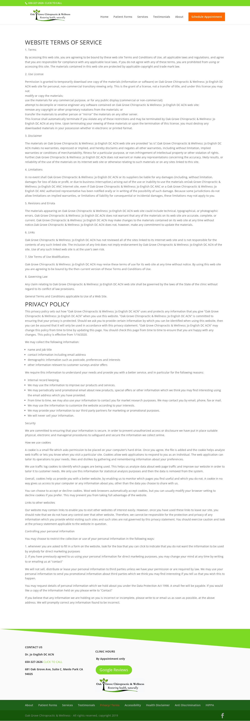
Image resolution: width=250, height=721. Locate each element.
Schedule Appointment (206, 17)
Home (104, 17)
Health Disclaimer (158, 705)
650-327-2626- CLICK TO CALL (45, 3)
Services (142, 17)
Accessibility (133, 705)
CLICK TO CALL (52, 662)
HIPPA (210, 705)
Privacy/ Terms (110, 705)
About (179, 17)
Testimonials (161, 17)
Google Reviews (114, 669)
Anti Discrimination (188, 705)
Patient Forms (122, 17)
